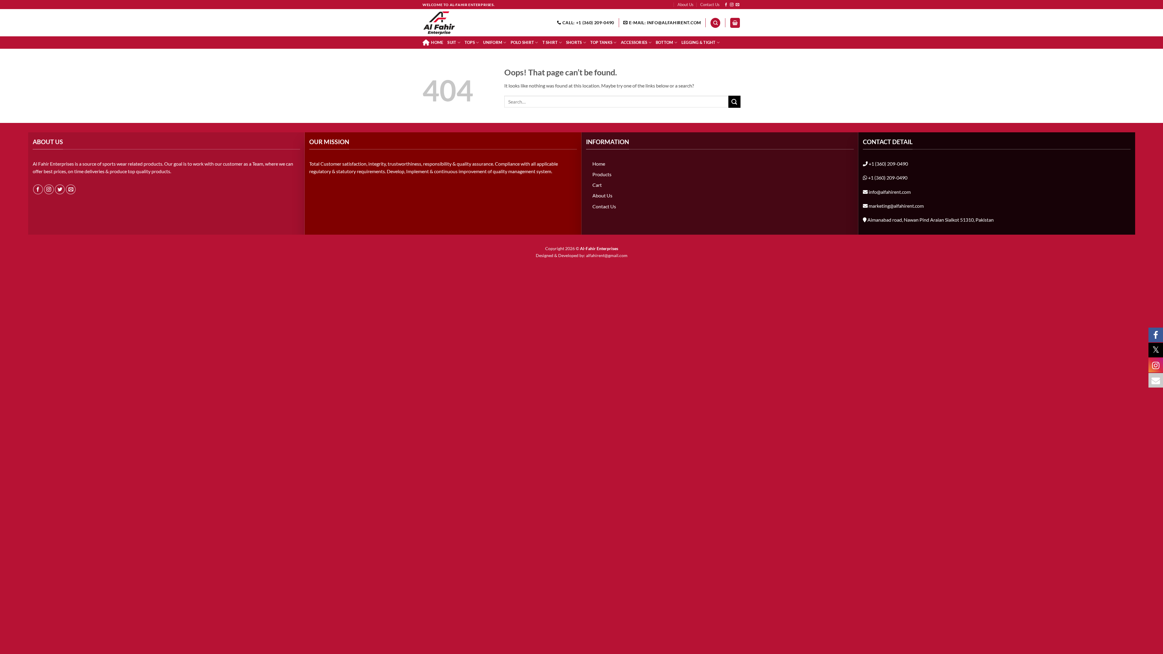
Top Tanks (601, 42)
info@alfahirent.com (890, 192)
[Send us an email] (737, 5)
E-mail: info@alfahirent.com (664, 22)
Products (601, 174)
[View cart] (735, 23)
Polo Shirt (522, 42)
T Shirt (550, 42)
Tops (470, 42)
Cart (597, 185)
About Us (686, 4)
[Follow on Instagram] (732, 5)
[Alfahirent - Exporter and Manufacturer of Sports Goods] (452, 22)
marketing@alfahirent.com (896, 206)
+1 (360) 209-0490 (888, 164)
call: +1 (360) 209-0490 (588, 22)
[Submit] (734, 101)
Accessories (634, 42)
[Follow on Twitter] (60, 189)
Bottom (664, 42)
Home (437, 42)
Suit (451, 42)
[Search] (715, 23)
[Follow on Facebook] (726, 5)
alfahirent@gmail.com (607, 255)
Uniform (492, 42)
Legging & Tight (698, 42)
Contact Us (710, 4)
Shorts (574, 42)
